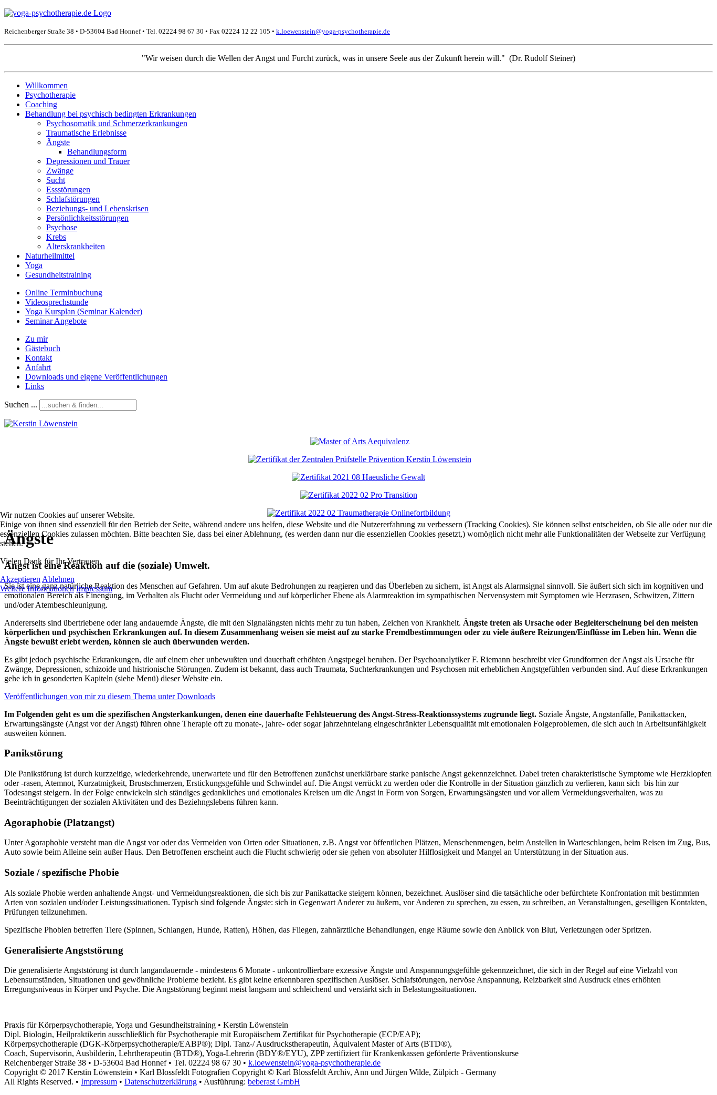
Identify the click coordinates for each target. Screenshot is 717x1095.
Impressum (94, 588)
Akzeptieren (20, 579)
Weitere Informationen (37, 588)
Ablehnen (58, 579)
